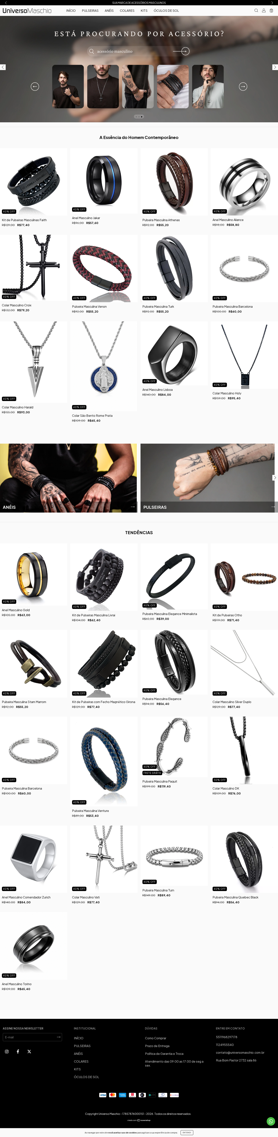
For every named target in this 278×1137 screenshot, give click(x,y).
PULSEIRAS (90, 10)
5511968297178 (226, 1037)
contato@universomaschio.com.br (240, 1052)
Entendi (187, 1133)
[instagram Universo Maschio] (7, 1052)
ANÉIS (109, 10)
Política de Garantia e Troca (164, 1054)
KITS (144, 10)
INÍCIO (71, 10)
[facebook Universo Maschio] (18, 1052)
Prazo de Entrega (157, 1046)
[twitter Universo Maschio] (29, 1052)
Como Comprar (155, 1038)
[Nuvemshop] (139, 1120)
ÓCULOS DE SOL (166, 10)
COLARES (127, 10)
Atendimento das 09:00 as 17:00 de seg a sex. (174, 1063)
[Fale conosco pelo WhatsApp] (271, 1121)
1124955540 (225, 1045)
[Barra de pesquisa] (256, 11)
